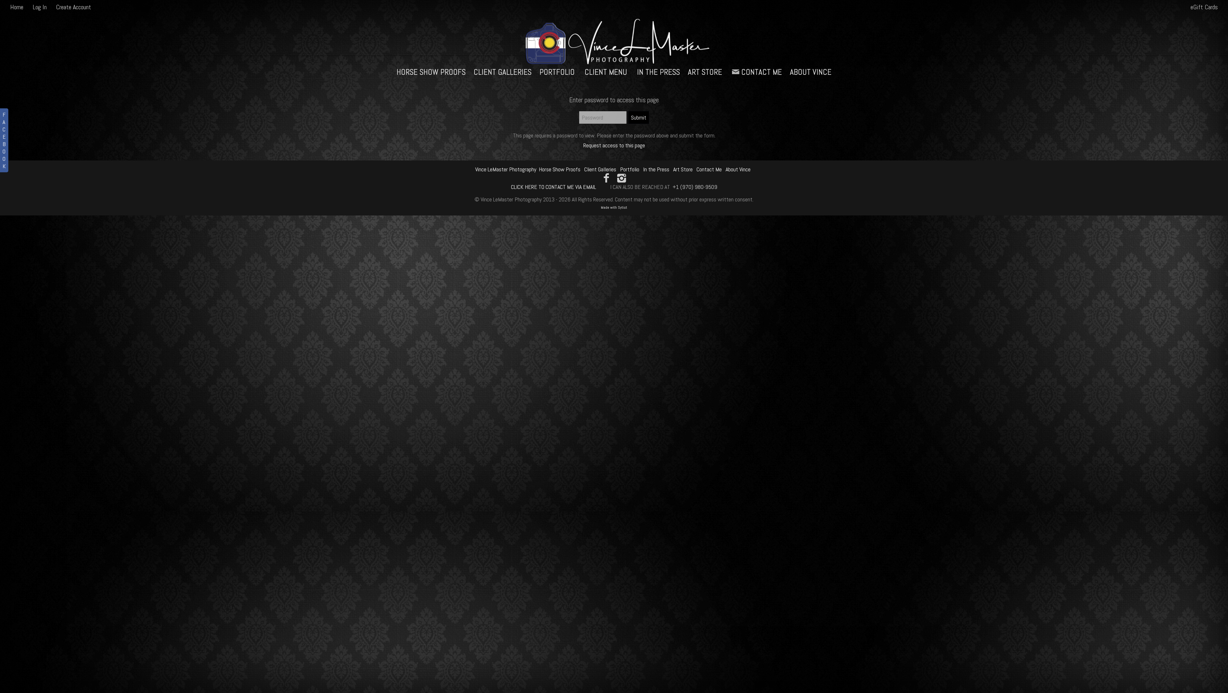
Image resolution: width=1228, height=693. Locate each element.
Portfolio (557, 72)
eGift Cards (1204, 7)
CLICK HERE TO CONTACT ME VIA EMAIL (553, 187)
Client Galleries (502, 72)
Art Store (705, 72)
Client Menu (606, 72)
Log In (40, 7)
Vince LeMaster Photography (505, 169)
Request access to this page (614, 145)
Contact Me (761, 72)
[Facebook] (606, 178)
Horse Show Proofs (431, 72)
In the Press (658, 72)
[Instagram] (622, 178)
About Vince (810, 72)
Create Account (73, 7)
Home (16, 7)
